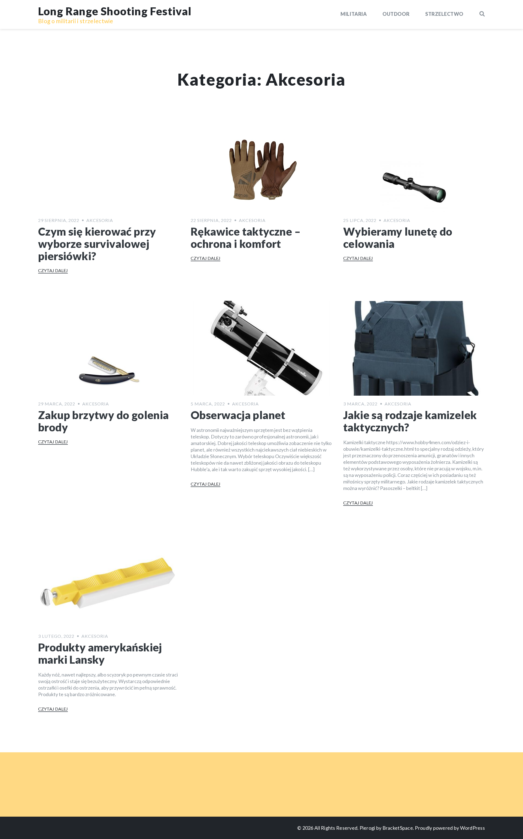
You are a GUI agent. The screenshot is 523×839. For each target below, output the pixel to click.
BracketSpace (397, 828)
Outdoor (395, 14)
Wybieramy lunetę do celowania (397, 237)
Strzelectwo (444, 14)
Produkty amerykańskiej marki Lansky (100, 653)
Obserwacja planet (238, 415)
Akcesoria (99, 220)
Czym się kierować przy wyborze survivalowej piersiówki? (97, 244)
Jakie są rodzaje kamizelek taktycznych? (410, 421)
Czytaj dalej (53, 270)
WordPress (472, 828)
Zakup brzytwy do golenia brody (103, 421)
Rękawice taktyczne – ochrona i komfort (245, 237)
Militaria (353, 14)
